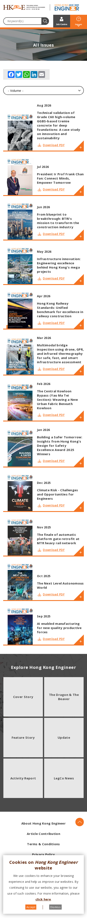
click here (43, 899)
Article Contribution (43, 834)
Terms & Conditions (43, 844)
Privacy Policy (43, 854)
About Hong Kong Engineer (43, 823)
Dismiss (55, 907)
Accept (30, 907)
